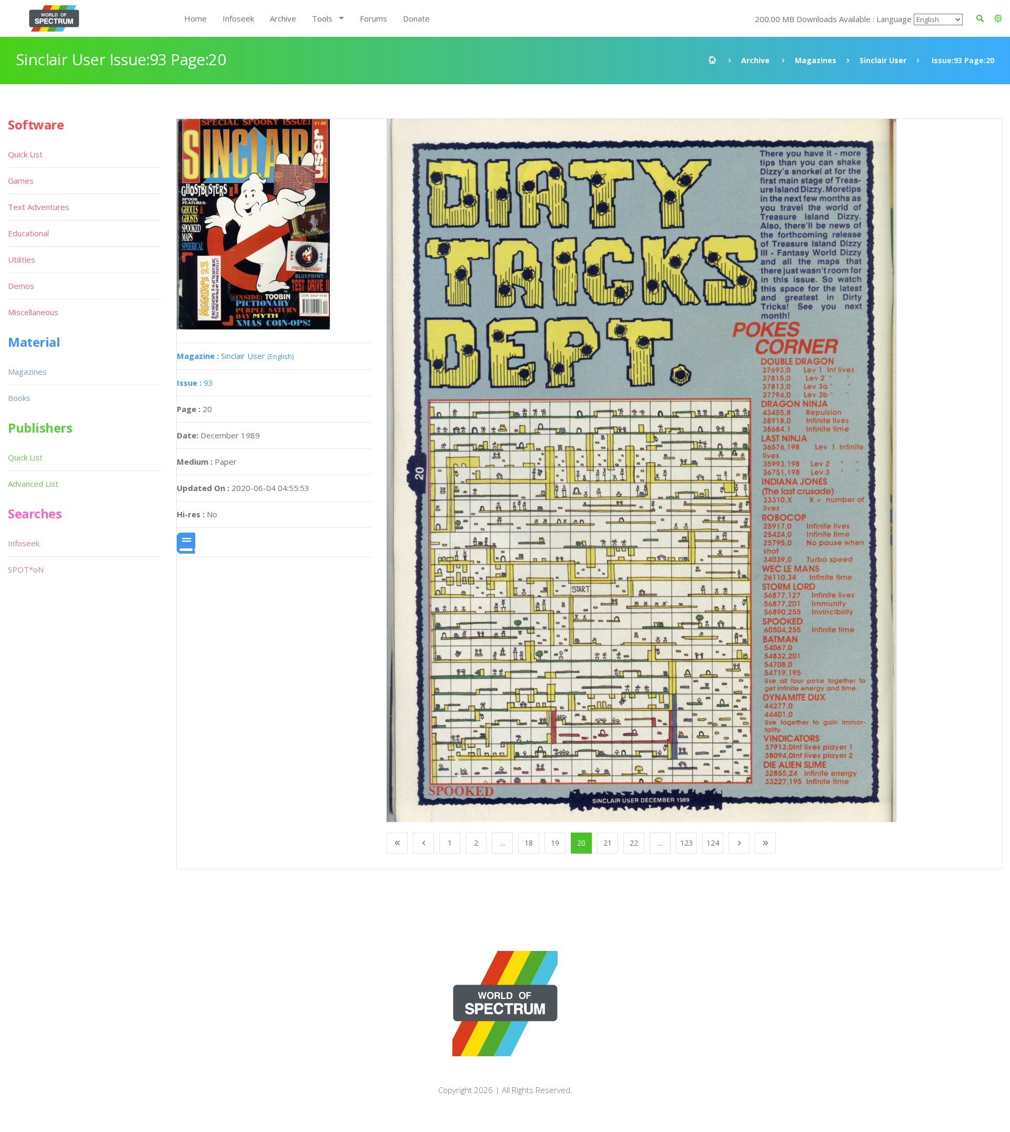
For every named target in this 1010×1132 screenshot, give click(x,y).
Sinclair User (883, 60)
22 (634, 843)
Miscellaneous (33, 312)
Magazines (815, 60)
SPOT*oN (26, 569)
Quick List (25, 154)
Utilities (21, 259)
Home (195, 18)
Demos (21, 286)
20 (581, 843)
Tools (322, 18)
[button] (998, 18)
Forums (373, 18)
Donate (416, 18)
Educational (28, 233)
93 (195, 382)
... (502, 843)
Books (19, 398)
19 (555, 843)
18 (528, 843)
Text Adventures (38, 207)
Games (21, 180)
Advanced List (33, 483)
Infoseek (238, 18)
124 (712, 843)
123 (686, 843)
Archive (283, 18)
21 (607, 843)
